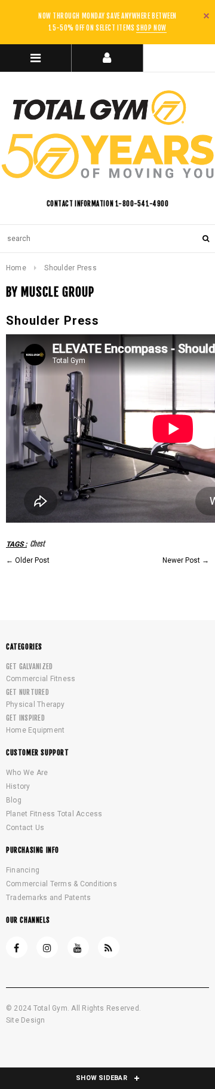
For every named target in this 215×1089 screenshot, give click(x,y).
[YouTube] (78, 947)
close (206, 16)
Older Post (32, 560)
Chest (37, 543)
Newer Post (181, 560)
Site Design (25, 1020)
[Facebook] (16, 947)
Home (16, 268)
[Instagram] (47, 947)
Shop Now (151, 28)
